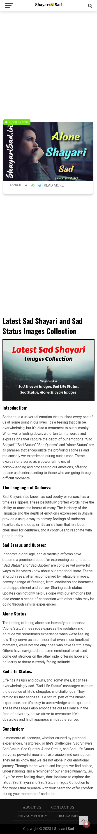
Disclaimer (68, 816)
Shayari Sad (64, 829)
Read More (54, 185)
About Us (32, 807)
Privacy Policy (32, 816)
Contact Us (62, 807)
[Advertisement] (48, 63)
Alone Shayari (19, 122)
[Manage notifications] (86, 824)
